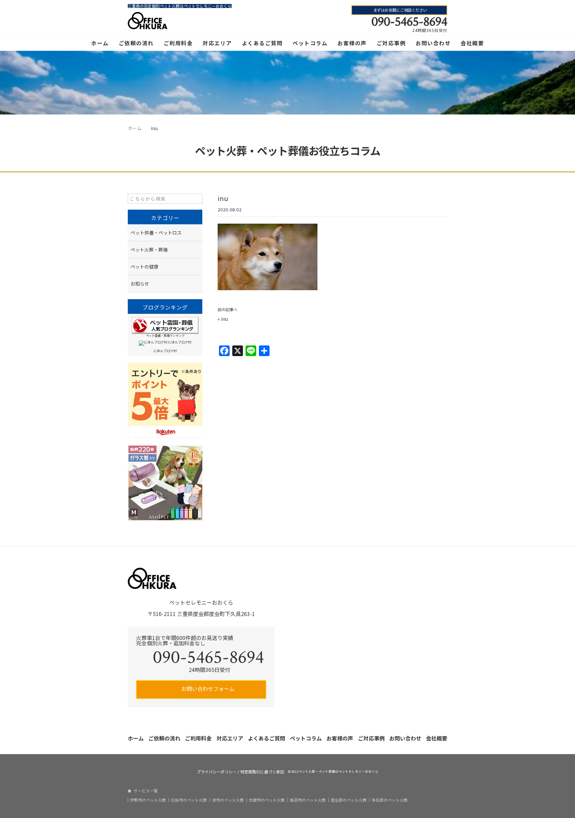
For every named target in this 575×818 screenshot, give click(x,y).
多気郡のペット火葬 (390, 800)
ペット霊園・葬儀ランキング (165, 335)
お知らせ (139, 283)
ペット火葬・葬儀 (149, 249)
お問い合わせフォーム (207, 689)
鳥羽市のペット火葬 (308, 800)
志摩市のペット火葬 (267, 800)
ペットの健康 (144, 266)
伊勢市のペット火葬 (148, 800)
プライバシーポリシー (217, 772)
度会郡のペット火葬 (349, 800)
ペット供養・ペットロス (156, 232)
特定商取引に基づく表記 (262, 772)
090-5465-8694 (409, 21)
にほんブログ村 (165, 350)
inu (224, 318)
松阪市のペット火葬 (189, 800)
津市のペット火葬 (228, 800)
